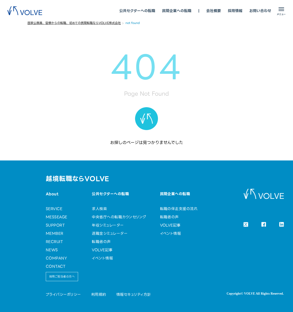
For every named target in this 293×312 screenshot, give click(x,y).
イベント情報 (102, 258)
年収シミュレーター (108, 225)
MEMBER (54, 233)
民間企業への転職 (176, 11)
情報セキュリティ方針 (133, 294)
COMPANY (56, 258)
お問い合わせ (260, 11)
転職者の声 (101, 242)
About (52, 194)
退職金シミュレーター (110, 233)
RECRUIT (54, 242)
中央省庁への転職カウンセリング (119, 217)
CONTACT (55, 266)
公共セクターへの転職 (137, 11)
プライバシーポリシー (63, 294)
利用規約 (98, 294)
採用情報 (235, 11)
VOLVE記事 (102, 250)
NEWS (52, 250)
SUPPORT (55, 225)
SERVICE (54, 209)
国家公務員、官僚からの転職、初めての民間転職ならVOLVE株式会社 (74, 23)
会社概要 (213, 11)
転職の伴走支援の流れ (179, 209)
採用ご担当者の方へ (62, 276)
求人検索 (99, 209)
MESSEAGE (56, 217)
